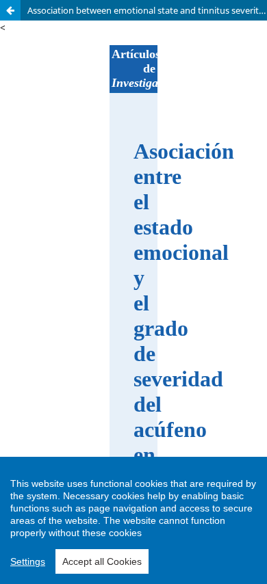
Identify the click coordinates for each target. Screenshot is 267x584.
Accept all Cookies (102, 561)
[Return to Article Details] (10, 10)
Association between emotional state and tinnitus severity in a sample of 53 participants (147, 10)
